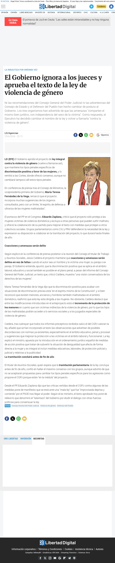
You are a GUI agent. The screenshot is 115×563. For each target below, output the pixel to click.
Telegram (69, 558)
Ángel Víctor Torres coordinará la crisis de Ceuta (27, 1)
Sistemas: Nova (84, 553)
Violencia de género (48, 406)
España (14, 12)
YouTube (55, 558)
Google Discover (60, 558)
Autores (99, 549)
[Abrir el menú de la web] (20, 6)
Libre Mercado (26, 12)
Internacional (64, 12)
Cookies (69, 549)
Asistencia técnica (84, 549)
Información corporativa (24, 549)
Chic (86, 12)
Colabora (101, 6)
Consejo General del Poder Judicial (25, 406)
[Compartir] (75, 135)
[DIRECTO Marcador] (91, 6)
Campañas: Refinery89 (33, 553)
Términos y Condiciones (50, 549)
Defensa (51, 12)
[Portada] (57, 6)
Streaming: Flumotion (68, 553)
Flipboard (65, 558)
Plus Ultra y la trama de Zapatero (57, 1)
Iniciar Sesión (111, 6)
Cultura (93, 12)
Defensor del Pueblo (65, 406)
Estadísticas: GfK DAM (51, 553)
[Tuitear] (81, 135)
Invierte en (40, 12)
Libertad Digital (57, 542)
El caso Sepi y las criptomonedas (81, 1)
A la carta (104, 12)
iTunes (74, 558)
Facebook (40, 558)
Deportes (77, 12)
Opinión (4, 12)
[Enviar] (86, 135)
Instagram (50, 558)
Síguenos (105, 135)
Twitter (45, 558)
